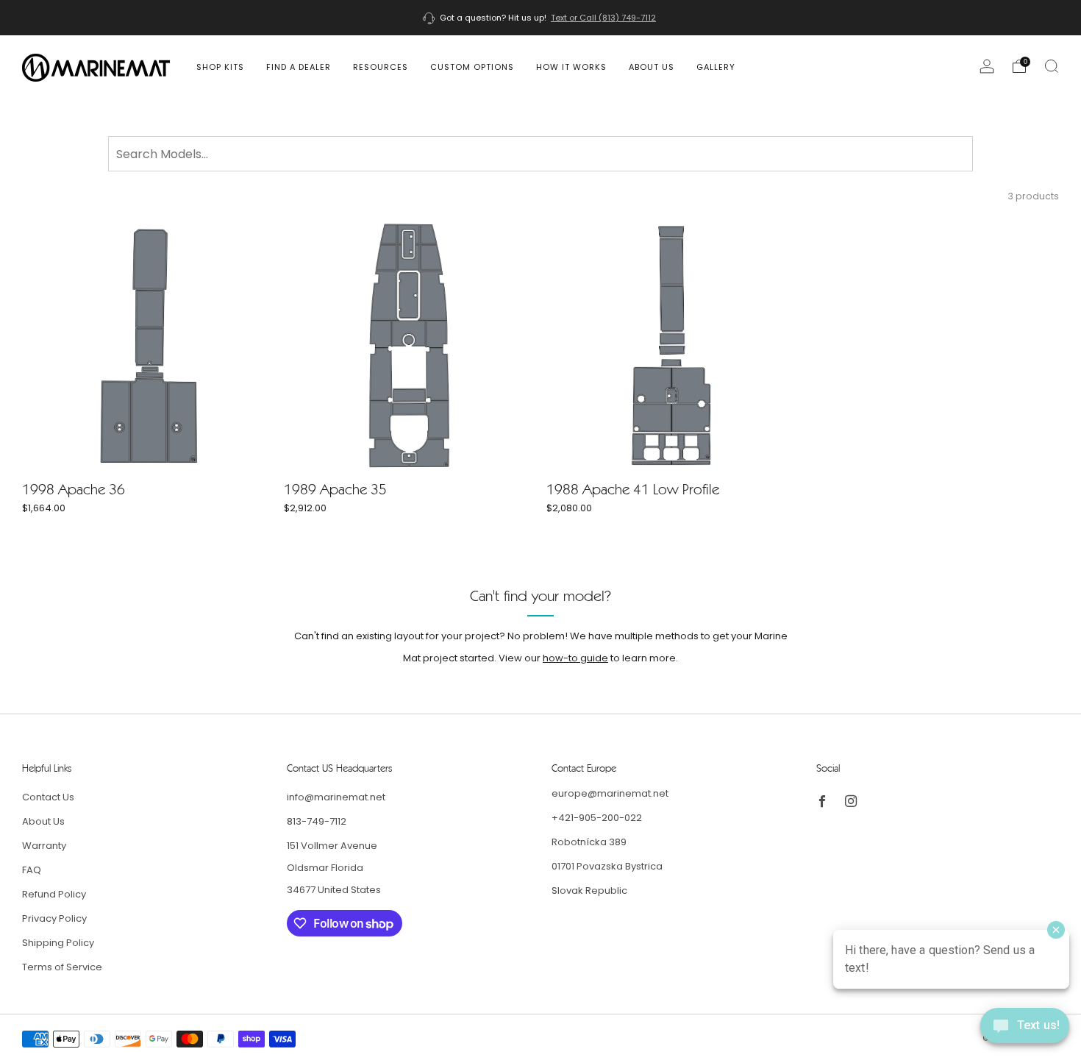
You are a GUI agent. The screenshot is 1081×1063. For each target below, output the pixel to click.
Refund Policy (54, 894)
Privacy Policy (54, 918)
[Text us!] (1024, 1031)
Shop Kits (220, 67)
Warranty (44, 846)
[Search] (1051, 66)
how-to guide (575, 658)
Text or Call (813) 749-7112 (603, 18)
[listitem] (540, 17)
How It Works (571, 67)
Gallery (715, 67)
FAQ (31, 870)
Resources (380, 67)
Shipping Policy (58, 943)
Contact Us (48, 797)
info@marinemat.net (336, 797)
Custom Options (472, 67)
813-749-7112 (316, 821)
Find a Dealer (298, 67)
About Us (651, 67)
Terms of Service (62, 967)
